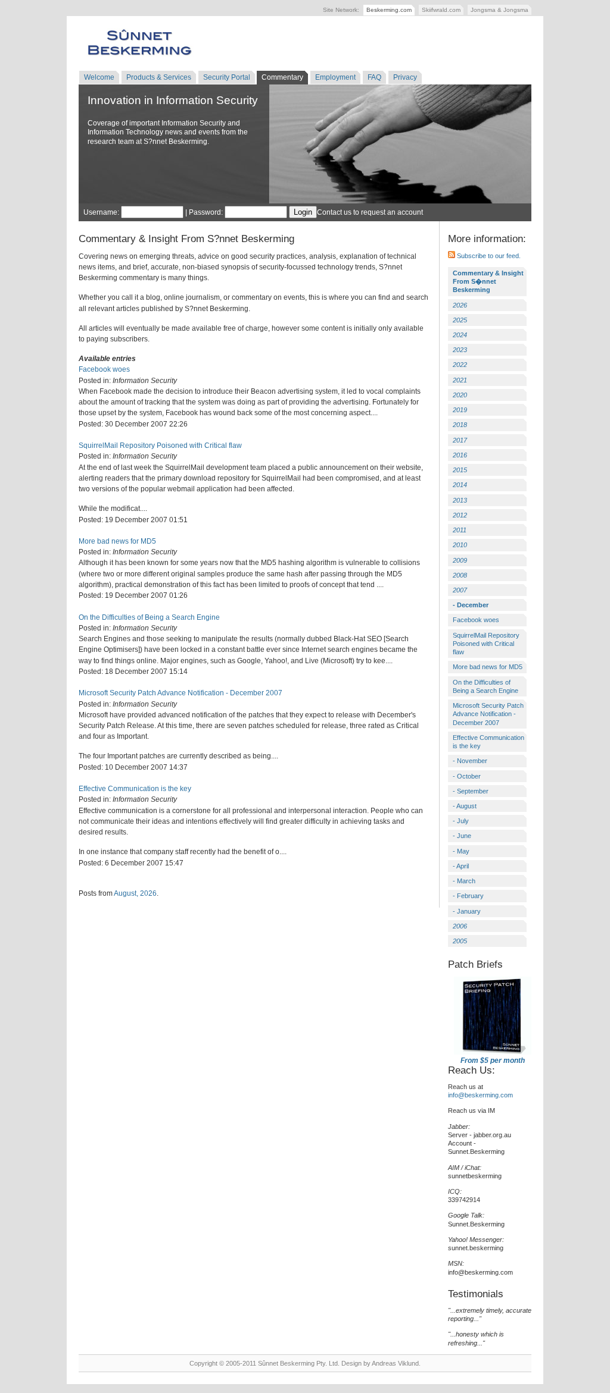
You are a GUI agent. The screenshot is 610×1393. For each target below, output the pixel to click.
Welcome (99, 77)
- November (470, 760)
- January (467, 911)
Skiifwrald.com (441, 10)
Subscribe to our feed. (488, 255)
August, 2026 (135, 893)
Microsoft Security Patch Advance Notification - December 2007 (180, 693)
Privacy (405, 77)
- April (461, 866)
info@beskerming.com (480, 1095)
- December (470, 604)
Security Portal (226, 77)
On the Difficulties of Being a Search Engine (149, 617)
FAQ (374, 77)
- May (461, 851)
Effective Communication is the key (135, 789)
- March (464, 880)
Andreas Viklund (395, 1363)
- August (465, 806)
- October (467, 776)
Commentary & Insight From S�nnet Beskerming (488, 281)
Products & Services (158, 77)
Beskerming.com (389, 10)
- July (461, 820)
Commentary (282, 77)
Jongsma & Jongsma (499, 10)
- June (462, 835)
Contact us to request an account (370, 212)
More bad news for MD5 (117, 541)
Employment (335, 77)
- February (468, 895)
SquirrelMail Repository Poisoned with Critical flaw (160, 445)
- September (470, 791)
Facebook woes (104, 369)
